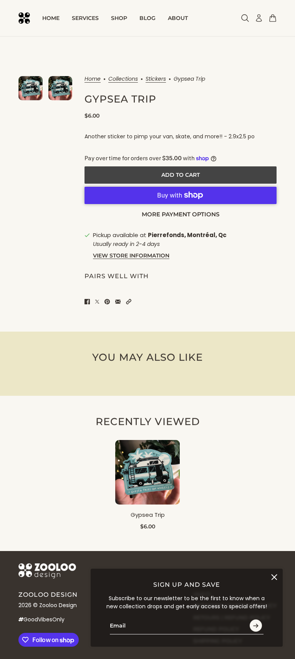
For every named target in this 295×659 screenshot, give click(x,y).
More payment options (180, 214)
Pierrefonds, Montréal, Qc (187, 235)
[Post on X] (97, 301)
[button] (128, 301)
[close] (274, 577)
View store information (131, 255)
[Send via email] (118, 301)
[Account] (259, 18)
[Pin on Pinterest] (107, 301)
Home (93, 79)
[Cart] (273, 18)
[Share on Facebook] (87, 301)
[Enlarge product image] (60, 88)
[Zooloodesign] (24, 18)
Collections (123, 79)
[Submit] (256, 625)
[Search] (245, 18)
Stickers (156, 79)
